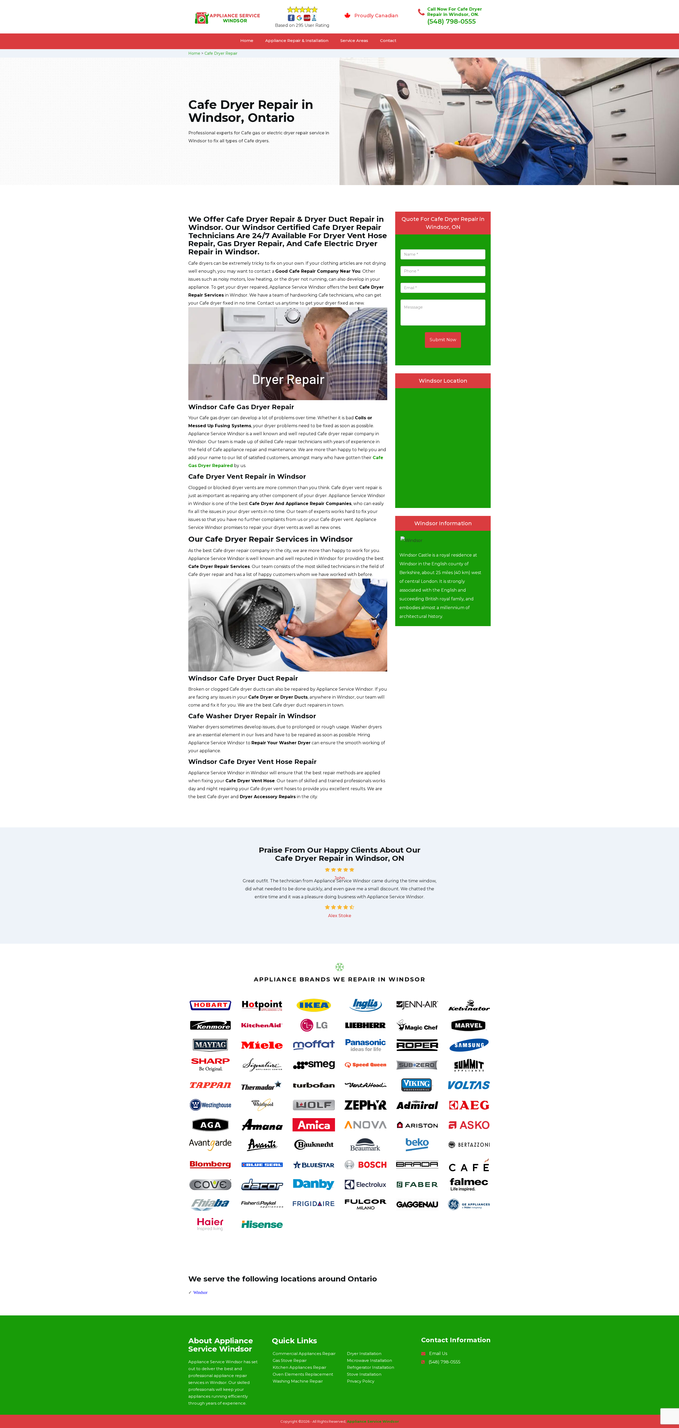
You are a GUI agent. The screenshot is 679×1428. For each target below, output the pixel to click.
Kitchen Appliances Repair (299, 1367)
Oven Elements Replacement (303, 1374)
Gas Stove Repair (290, 1360)
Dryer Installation (364, 1353)
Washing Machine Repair (298, 1381)
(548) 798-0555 (451, 21)
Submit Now (443, 339)
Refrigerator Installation (370, 1367)
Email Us (438, 1353)
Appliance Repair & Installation (296, 40)
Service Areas (354, 40)
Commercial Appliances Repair (304, 1353)
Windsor (200, 1292)
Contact (388, 40)
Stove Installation (364, 1374)
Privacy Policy (360, 1381)
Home (246, 40)
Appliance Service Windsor (373, 1421)
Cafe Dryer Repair (220, 53)
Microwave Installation (369, 1360)
